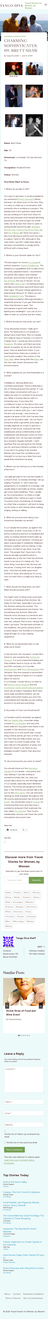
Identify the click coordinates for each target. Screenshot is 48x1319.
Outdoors (9, 907)
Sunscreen (18, 912)
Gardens (26, 897)
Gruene (36, 802)
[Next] (41, 1006)
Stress (8, 912)
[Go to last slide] (7, 1006)
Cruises (5, 1186)
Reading (19, 907)
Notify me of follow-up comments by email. (21, 1135)
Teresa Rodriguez (14, 1019)
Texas (28, 912)
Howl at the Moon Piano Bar (29, 230)
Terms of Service (13, 1298)
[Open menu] (45, 5)
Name (8, 1102)
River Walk (8, 359)
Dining (8, 897)
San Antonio (9, 281)
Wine (7, 921)
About (7, 1294)
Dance (26, 892)
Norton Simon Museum (18, 684)
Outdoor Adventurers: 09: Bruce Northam (10, 952)
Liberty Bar (20, 284)
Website (9, 1125)
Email (8, 1113)
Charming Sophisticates (15, 36)
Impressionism (10, 669)
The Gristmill (20, 811)
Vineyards (31, 917)
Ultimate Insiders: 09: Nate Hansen (37, 950)
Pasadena (8, 344)
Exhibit (17, 897)
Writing (8, 926)
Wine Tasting (18, 921)
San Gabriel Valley (16, 720)
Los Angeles (20, 723)
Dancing (36, 892)
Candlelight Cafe (16, 296)
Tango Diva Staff (12, 56)
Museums (30, 902)
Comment (10, 1069)
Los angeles (18, 902)
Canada (17, 892)
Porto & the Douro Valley (15, 1182)
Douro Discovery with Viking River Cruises (23, 1268)
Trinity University (26, 199)
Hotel (7, 902)
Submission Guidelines (33, 1294)
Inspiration (6, 1236)
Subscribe (36, 880)
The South (9, 917)
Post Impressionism (31, 669)
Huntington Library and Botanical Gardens (23, 688)
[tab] (19, 1035)
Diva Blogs (7, 1197)
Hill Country (19, 793)
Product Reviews (9, 1262)
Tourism (20, 917)
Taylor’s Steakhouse (30, 265)
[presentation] (24, 992)
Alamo (37, 359)
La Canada (33, 262)
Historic (36, 897)
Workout (30, 921)
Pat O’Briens (13, 233)
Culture (5, 1249)
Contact (17, 1294)
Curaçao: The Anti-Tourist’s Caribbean (21, 1192)
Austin (7, 802)
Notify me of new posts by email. (22, 1142)
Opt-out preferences (33, 1298)
